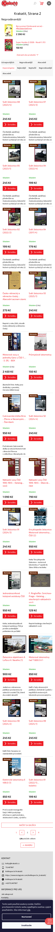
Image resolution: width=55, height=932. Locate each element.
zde (28, 910)
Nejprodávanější (25, 62)
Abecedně (42, 62)
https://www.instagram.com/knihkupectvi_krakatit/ (25, 875)
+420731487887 (11, 883)
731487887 (9, 867)
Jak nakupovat (7, 894)
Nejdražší (32, 68)
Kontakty (5, 897)
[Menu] (49, 3)
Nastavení (27, 916)
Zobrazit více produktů (26, 55)
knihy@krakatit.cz (12, 863)
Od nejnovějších (7, 62)
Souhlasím (26, 925)
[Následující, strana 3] (33, 832)
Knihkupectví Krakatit (13, 871)
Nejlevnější (21, 68)
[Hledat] (35, 3)
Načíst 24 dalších (27, 825)
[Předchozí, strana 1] (21, 832)
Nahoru (28, 845)
